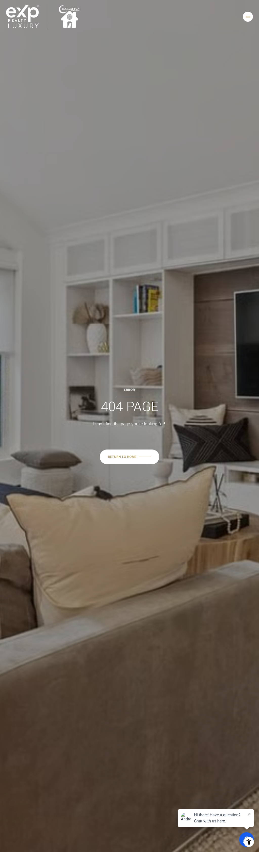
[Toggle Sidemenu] (248, 17)
